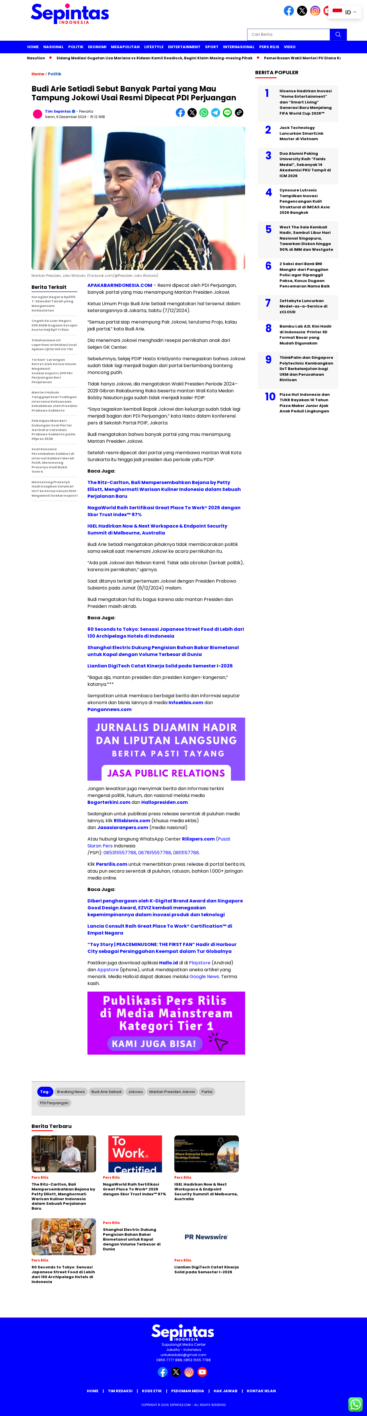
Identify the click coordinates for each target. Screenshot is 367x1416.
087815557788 (154, 852)
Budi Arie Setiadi (106, 1091)
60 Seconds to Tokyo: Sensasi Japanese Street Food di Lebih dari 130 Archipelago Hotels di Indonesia (165, 632)
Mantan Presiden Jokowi (172, 1091)
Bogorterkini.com (108, 802)
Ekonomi (97, 47)
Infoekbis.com (186, 702)
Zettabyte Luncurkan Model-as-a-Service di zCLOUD (303, 306)
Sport (211, 47)
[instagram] (316, 14)
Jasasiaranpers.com (122, 827)
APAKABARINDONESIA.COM (119, 285)
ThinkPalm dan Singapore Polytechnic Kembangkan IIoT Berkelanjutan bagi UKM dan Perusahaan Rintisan (306, 369)
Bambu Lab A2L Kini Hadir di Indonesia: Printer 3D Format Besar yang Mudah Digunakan (306, 335)
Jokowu (135, 1091)
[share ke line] (229, 116)
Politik (75, 47)
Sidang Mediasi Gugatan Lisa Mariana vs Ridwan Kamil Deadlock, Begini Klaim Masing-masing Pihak (130, 58)
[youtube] (203, 1376)
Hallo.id (168, 962)
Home (33, 47)
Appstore (108, 969)
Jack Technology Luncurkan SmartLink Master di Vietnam (301, 133)
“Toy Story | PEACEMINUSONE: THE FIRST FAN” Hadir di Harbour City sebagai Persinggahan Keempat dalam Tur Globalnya (162, 948)
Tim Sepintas (58, 111)
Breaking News (71, 1091)
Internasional (239, 47)
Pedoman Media (187, 1391)
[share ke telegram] (217, 116)
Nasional (53, 47)
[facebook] (290, 14)
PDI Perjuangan (54, 1103)
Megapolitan (125, 47)
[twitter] (303, 14)
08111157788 (186, 852)
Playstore (199, 962)
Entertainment (184, 47)
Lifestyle (153, 47)
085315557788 (120, 852)
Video (290, 47)
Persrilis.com (111, 864)
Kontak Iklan (261, 1391)
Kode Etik (152, 1391)
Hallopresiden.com (164, 802)
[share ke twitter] (193, 116)
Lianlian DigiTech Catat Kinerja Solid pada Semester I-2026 (160, 666)
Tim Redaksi (120, 1391)
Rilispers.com (198, 839)
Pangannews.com (109, 709)
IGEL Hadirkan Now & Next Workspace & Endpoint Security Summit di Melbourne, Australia (157, 529)
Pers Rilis (269, 47)
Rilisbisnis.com (132, 820)
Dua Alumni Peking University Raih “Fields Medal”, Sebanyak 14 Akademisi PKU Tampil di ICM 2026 (305, 164)
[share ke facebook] (182, 116)
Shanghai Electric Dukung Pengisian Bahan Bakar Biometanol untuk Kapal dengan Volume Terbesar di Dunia (163, 651)
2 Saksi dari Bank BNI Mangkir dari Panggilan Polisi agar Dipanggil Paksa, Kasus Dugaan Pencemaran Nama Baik (305, 275)
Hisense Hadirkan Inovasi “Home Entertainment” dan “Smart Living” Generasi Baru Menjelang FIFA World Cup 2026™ (306, 102)
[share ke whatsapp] (205, 116)
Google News (204, 976)
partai (207, 1091)
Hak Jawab (225, 1391)
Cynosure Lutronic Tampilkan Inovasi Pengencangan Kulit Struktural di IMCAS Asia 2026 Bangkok (305, 201)
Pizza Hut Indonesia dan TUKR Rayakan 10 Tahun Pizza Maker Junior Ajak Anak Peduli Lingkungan (305, 402)
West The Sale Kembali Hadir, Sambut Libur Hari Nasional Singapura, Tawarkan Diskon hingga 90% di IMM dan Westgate (306, 238)
